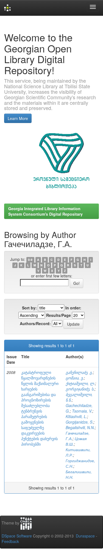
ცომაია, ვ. (75, 378)
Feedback (10, 541)
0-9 (30, 260)
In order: (73, 308)
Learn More (18, 118)
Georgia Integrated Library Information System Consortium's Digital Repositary (45, 211)
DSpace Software (17, 536)
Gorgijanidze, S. (79, 422)
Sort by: (29, 308)
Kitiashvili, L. (76, 416)
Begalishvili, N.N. (80, 427)
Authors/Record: (35, 323)
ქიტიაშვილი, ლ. (80, 383)
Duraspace (85, 536)
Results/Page (58, 315)
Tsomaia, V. (82, 411)
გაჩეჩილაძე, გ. (79, 372)
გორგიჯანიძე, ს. (80, 389)
